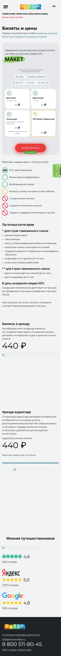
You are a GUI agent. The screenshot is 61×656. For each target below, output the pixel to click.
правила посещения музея (31, 36)
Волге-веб (25, 650)
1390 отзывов (10, 608)
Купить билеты (30, 148)
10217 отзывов (10, 585)
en (54, 6)
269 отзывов (9, 561)
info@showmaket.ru (13, 639)
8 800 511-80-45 (22, 644)
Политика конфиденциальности (21, 635)
